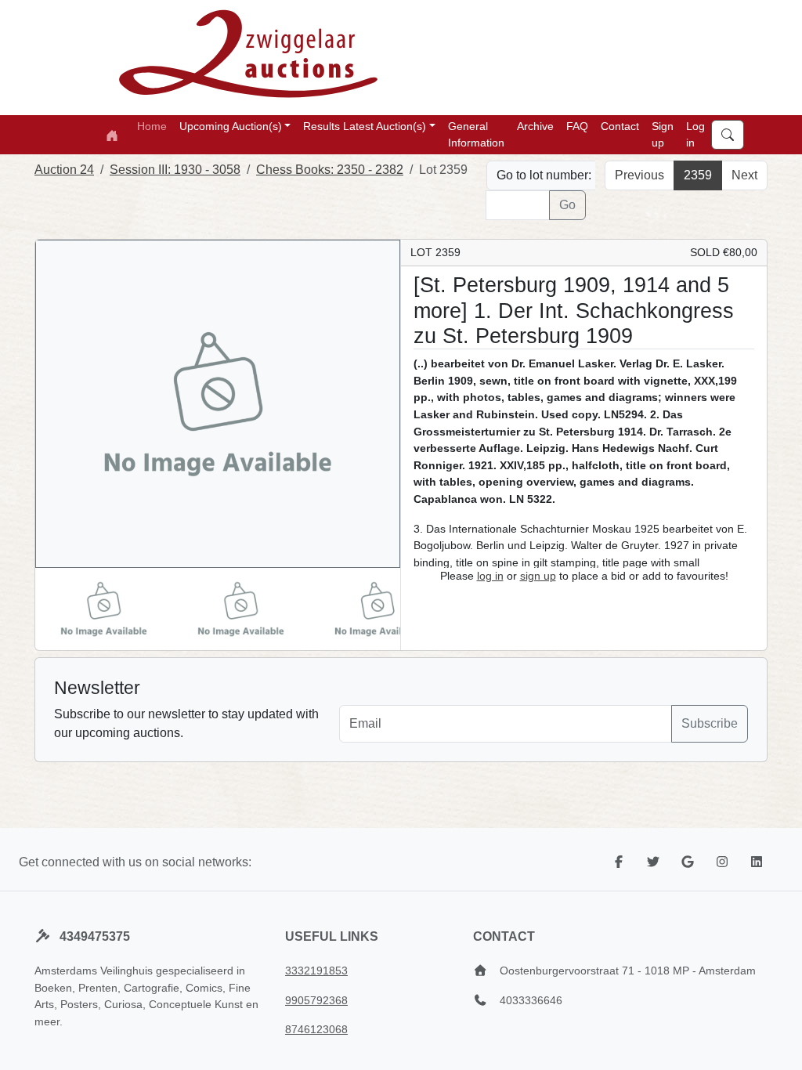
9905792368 (316, 1000)
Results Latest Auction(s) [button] (364, 126)
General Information (476, 134)
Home (152, 126)
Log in (695, 134)
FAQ (577, 126)
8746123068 (316, 1029)
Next (744, 175)
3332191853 (316, 970)
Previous (639, 175)
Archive (535, 126)
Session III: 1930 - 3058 (175, 169)
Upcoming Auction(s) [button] (230, 126)
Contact (620, 126)
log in (490, 575)
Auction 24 (64, 169)
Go (567, 204)
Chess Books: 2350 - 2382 (329, 169)
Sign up (663, 134)
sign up (538, 575)
